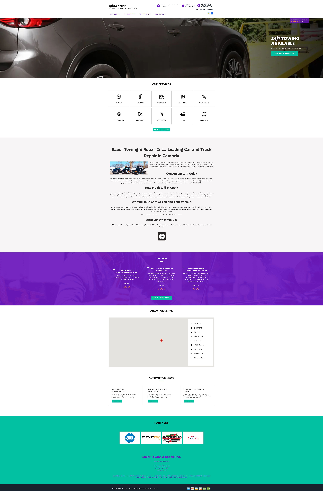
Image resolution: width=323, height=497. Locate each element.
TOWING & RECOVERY (285, 53)
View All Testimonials (161, 298)
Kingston (198, 328)
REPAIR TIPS (144, 14)
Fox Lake (198, 341)
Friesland (198, 349)
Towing (119, 272)
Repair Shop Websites (127, 489)
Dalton (197, 332)
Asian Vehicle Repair (138, 225)
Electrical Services (198, 225)
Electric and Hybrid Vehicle (183, 225)
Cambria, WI (161, 271)
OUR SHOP (114, 14)
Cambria (197, 324)
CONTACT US (159, 14)
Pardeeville (199, 357)
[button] (161, 340)
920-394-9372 (190, 6)
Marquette (199, 345)
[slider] (294, 21)
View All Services (161, 129)
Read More (116, 401)
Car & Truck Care (155, 225)
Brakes (147, 225)
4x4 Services (114, 225)
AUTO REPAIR (129, 14)
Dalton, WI (132, 272)
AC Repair (122, 225)
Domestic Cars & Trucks (167, 225)
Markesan (198, 353)
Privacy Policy (154, 489)
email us (179, 215)
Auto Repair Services (161, 461)
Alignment (128, 225)
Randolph (198, 336)
